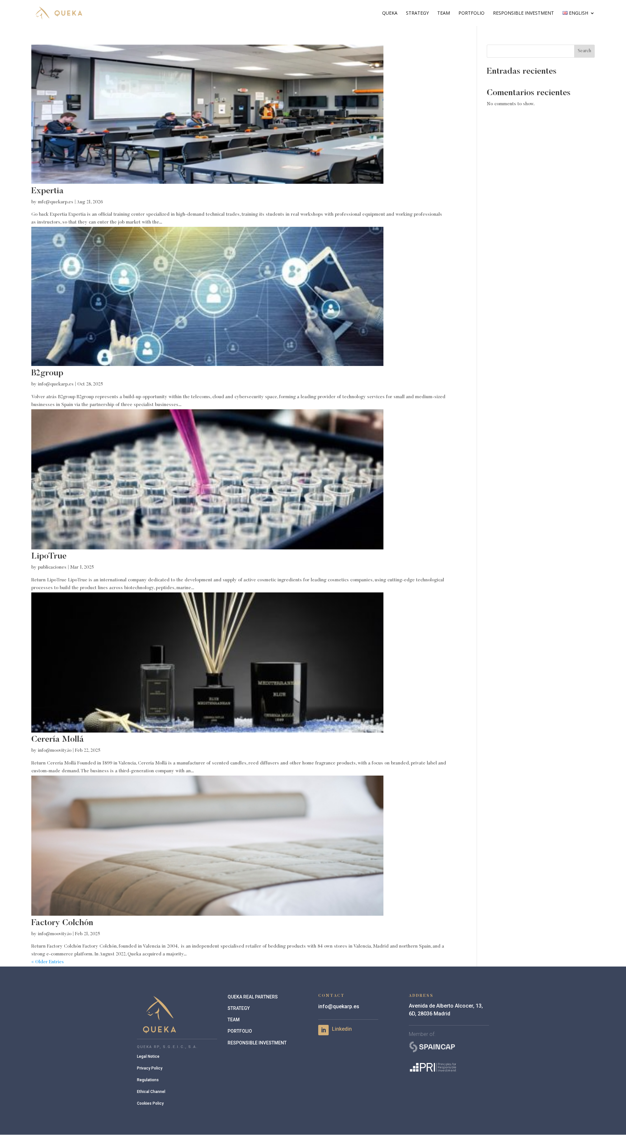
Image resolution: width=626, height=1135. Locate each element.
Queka (389, 13)
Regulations (148, 1080)
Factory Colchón (62, 923)
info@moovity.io (54, 751)
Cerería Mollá (57, 739)
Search (584, 51)
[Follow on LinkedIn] (323, 1030)
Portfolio (471, 13)
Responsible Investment (523, 13)
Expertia (47, 191)
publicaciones (52, 567)
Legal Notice (148, 1056)
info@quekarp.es (56, 384)
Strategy (417, 13)
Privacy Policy (149, 1068)
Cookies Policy (150, 1103)
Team (443, 13)
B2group (47, 373)
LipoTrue (49, 556)
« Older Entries (47, 962)
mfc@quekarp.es (55, 202)
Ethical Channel (151, 1091)
